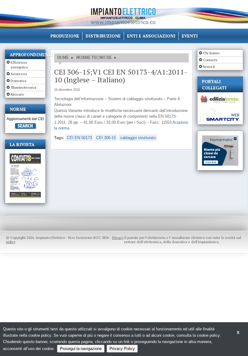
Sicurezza (19, 74)
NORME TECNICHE (94, 57)
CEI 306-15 (106, 137)
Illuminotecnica (23, 87)
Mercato (17, 94)
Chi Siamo (211, 53)
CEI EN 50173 (79, 137)
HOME (63, 57)
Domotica (18, 80)
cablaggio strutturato (138, 137)
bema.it (209, 66)
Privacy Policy (122, 348)
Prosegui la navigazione (81, 348)
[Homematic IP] (220, 138)
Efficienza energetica (19, 64)
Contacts (210, 60)
